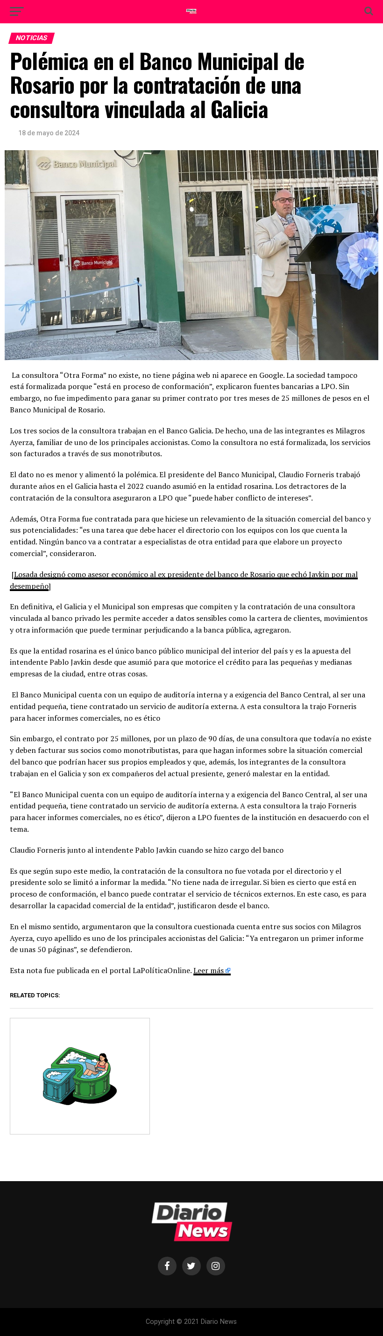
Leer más (208, 970)
